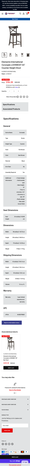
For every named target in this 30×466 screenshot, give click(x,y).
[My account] (23, 13)
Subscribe (7, 430)
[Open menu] (2, 13)
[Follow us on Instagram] (6, 444)
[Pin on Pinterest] (21, 96)
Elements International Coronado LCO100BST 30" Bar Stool (10, 358)
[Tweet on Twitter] (24, 96)
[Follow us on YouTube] (9, 444)
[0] (27, 14)
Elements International (9, 71)
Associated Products (11, 109)
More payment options (15, 465)
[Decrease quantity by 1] (9, 91)
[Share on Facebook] (17, 96)
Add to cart (15, 457)
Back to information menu (11, 322)
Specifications (9, 104)
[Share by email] (27, 96)
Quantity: (4, 91)
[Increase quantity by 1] (18, 91)
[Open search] (20, 13)
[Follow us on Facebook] (3, 444)
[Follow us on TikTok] (12, 444)
